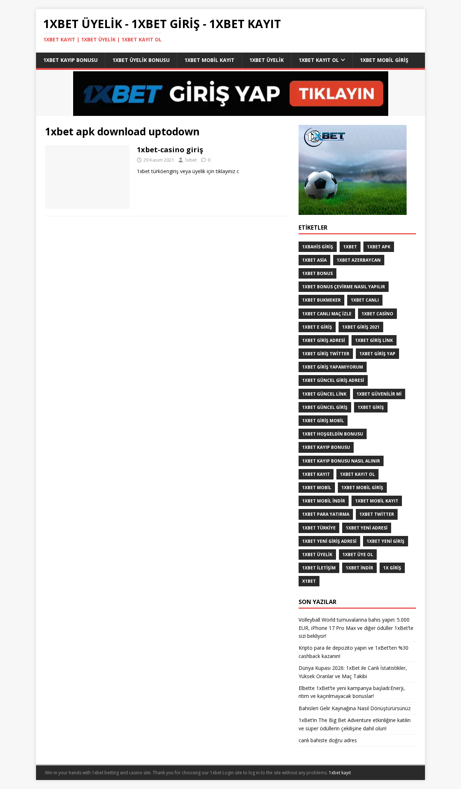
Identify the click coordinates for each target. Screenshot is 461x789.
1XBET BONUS (317, 273)
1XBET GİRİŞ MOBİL (323, 421)
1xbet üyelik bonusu (141, 60)
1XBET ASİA (314, 260)
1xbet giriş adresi (323, 340)
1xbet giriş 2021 (361, 327)
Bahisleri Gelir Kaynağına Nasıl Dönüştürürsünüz (355, 708)
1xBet (350, 247)
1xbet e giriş (317, 327)
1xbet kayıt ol (319, 60)
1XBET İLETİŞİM (319, 568)
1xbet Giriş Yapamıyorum (332, 367)
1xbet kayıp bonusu (70, 60)
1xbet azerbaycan (359, 260)
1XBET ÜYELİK (317, 554)
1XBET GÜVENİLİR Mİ (379, 394)
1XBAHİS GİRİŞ (317, 247)
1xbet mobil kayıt (209, 60)
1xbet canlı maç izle (327, 314)
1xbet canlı (365, 300)
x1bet (309, 581)
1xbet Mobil (316, 487)
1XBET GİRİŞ (371, 407)
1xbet (190, 160)
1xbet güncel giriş (325, 407)
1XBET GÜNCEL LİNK (324, 394)
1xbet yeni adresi (367, 528)
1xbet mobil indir (323, 501)
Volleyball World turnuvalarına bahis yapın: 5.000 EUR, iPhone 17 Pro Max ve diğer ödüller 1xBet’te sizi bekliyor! (356, 627)
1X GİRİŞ (392, 568)
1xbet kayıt (316, 474)
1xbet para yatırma (325, 514)
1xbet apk (378, 247)
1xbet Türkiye (319, 528)
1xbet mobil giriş (384, 60)
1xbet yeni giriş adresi (329, 541)
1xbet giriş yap (377, 354)
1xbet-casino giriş (170, 149)
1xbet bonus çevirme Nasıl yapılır (343, 287)
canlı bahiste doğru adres (328, 740)
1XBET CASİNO (377, 314)
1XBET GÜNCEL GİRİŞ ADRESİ (333, 380)
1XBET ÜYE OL (358, 554)
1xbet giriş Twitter (325, 354)
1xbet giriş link (374, 340)
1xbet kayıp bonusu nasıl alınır (341, 461)
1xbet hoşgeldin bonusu (332, 434)
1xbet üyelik (266, 60)
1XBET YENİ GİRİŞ (385, 541)
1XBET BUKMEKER (321, 300)
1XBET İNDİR (359, 568)
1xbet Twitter (376, 514)
